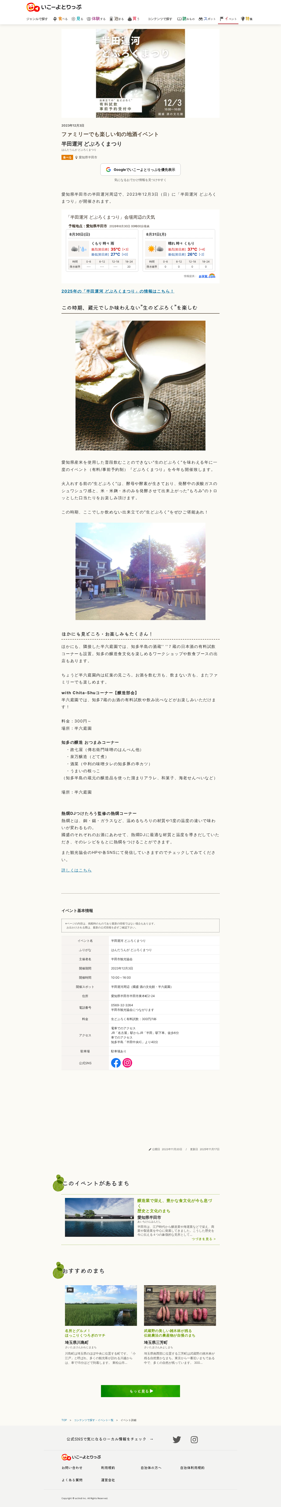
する (98, 18)
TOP (64, 1420)
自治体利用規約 (192, 1467)
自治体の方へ (151, 1467)
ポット (209, 18)
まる (119, 18)
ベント (230, 18)
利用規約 (108, 1467)
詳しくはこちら (76, 870)
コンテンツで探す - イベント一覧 (93, 1420)
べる (63, 18)
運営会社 (108, 1479)
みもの (188, 18)
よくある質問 (72, 1479)
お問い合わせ (72, 1467)
